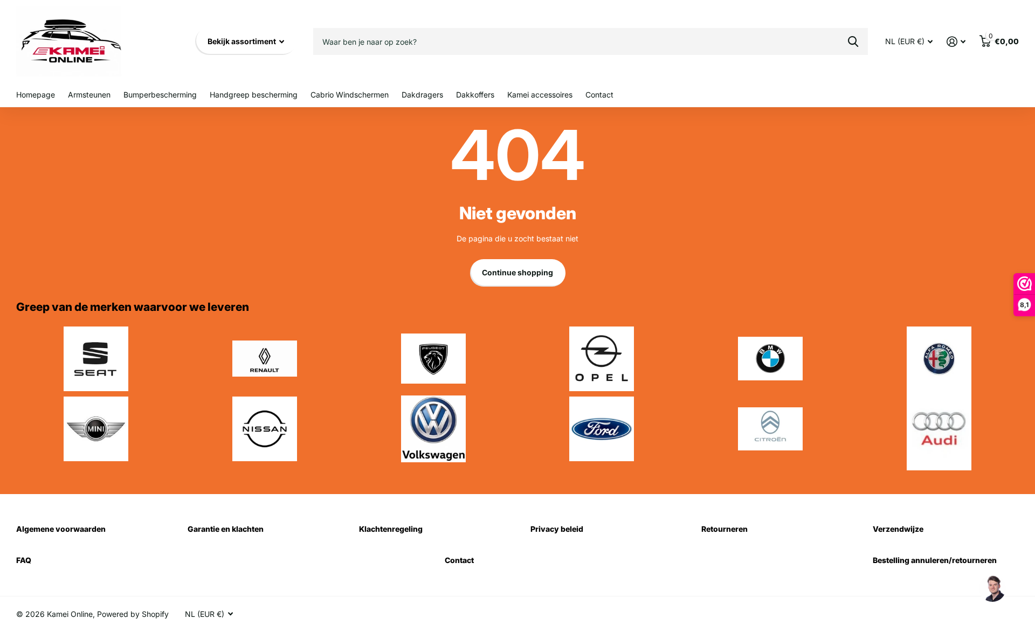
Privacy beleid (556, 528)
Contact (599, 94)
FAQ (23, 560)
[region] (991, 588)
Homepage (35, 94)
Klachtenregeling (391, 528)
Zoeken (853, 41)
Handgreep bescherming (254, 94)
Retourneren (724, 528)
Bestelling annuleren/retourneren (935, 560)
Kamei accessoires (539, 94)
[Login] (956, 42)
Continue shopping (517, 272)
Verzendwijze (898, 528)
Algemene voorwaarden (61, 528)
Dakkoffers (475, 94)
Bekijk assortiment (243, 41)
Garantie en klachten (226, 528)
